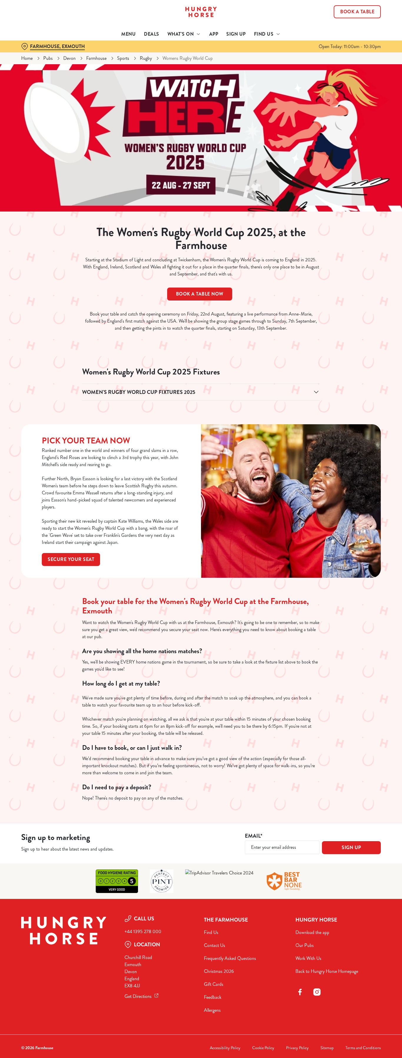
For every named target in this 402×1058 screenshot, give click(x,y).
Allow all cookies (352, 15)
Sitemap (327, 1048)
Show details (306, 66)
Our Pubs (304, 945)
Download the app (312, 932)
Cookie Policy (263, 1048)
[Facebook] (299, 992)
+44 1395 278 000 (142, 931)
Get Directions (138, 996)
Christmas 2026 (219, 971)
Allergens (212, 1010)
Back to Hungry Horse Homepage (326, 971)
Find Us (211, 932)
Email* (253, 836)
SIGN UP (351, 847)
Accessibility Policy (225, 1048)
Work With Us (308, 958)
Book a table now (199, 294)
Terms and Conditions (363, 1048)
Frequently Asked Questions (230, 958)
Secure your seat (71, 559)
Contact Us (214, 945)
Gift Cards (213, 984)
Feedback (212, 997)
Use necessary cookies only (352, 34)
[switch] (169, 66)
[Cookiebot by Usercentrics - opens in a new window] (38, 66)
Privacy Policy (297, 1048)
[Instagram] (317, 992)
